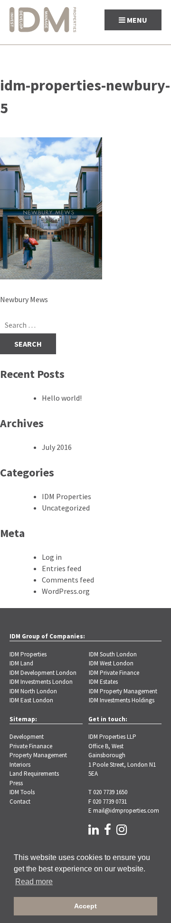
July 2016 (57, 447)
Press (16, 783)
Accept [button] (85, 906)
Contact (20, 802)
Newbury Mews (24, 299)
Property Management (38, 755)
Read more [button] (34, 882)
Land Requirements (34, 774)
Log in (52, 557)
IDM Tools (22, 792)
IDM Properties (66, 496)
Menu (136, 20)
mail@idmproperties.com (126, 811)
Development (27, 737)
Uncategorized (66, 507)
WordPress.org (66, 591)
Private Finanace (31, 746)
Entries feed (61, 568)
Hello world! (62, 398)
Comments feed (68, 579)
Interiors (20, 765)
